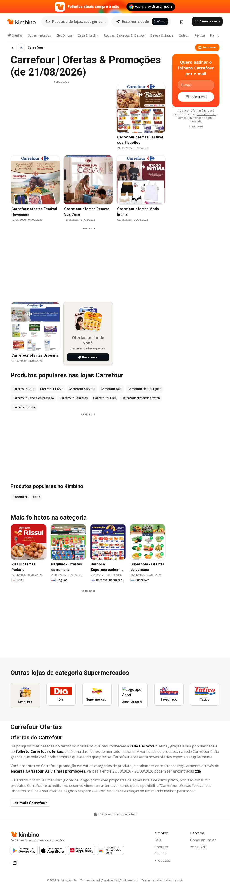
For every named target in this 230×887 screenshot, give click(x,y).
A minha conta (210, 21)
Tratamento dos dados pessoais (162, 880)
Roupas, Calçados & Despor (124, 35)
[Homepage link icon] (95, 814)
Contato (161, 846)
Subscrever (210, 47)
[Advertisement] (61, 115)
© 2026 (62, 880)
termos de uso (206, 114)
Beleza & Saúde (161, 35)
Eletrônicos (64, 35)
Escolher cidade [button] (135, 21)
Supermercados (39, 35)
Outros (184, 35)
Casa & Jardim (88, 35)
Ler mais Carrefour (30, 802)
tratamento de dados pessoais (200, 119)
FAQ (157, 839)
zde (198, 771)
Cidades (160, 853)
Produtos (162, 860)
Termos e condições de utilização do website (109, 880)
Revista (199, 35)
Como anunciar (203, 839)
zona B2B (198, 846)
